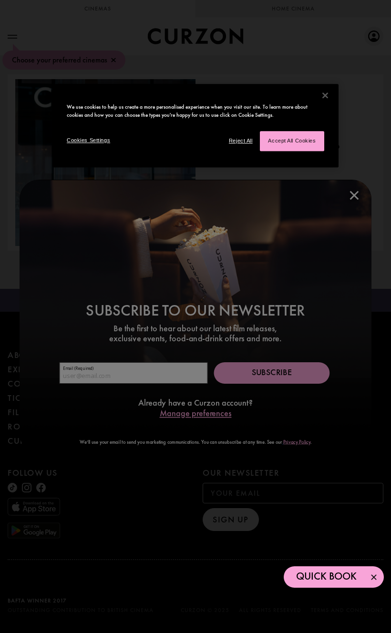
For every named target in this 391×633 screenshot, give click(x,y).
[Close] (325, 95)
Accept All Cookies (292, 141)
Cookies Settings (88, 140)
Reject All (241, 141)
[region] (195, 125)
